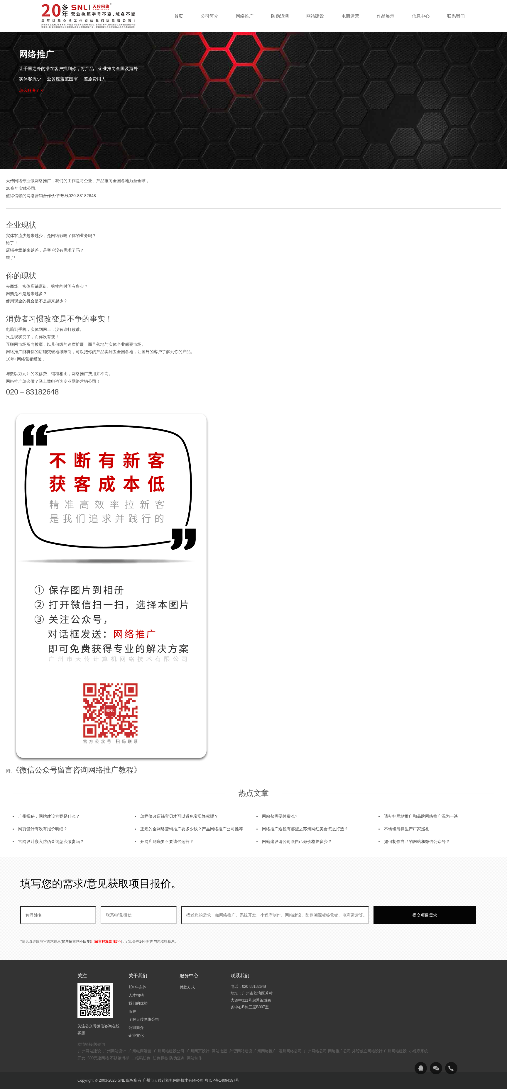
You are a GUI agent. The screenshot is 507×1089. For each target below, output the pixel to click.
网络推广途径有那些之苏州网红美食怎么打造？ (305, 829)
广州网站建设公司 (169, 1051)
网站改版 (219, 1051)
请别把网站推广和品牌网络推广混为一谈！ (423, 816)
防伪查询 (177, 1058)
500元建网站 (98, 1058)
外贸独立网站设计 (367, 1051)
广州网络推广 (265, 1051)
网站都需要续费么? (279, 816)
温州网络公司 (290, 1051)
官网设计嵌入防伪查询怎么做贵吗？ (51, 841)
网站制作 (194, 1058)
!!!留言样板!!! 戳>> (106, 941)
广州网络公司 (315, 1051)
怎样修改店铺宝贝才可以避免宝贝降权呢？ (179, 816)
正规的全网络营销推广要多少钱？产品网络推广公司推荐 (191, 829)
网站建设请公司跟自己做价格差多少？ (297, 841)
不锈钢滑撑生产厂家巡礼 (406, 829)
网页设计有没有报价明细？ (42, 829)
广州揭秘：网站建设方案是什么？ (49, 816)
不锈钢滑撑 (119, 1058)
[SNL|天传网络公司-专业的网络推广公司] (89, 16)
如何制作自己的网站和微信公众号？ (417, 841)
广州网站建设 (89, 1051)
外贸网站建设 (240, 1051)
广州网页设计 (198, 1051)
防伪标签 (160, 1058)
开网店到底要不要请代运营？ (167, 841)
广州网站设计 (114, 1051)
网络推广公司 (339, 1051)
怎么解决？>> (31, 90)
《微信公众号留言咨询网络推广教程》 (76, 769)
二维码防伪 (141, 1058)
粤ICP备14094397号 (222, 1080)
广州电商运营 (140, 1051)
